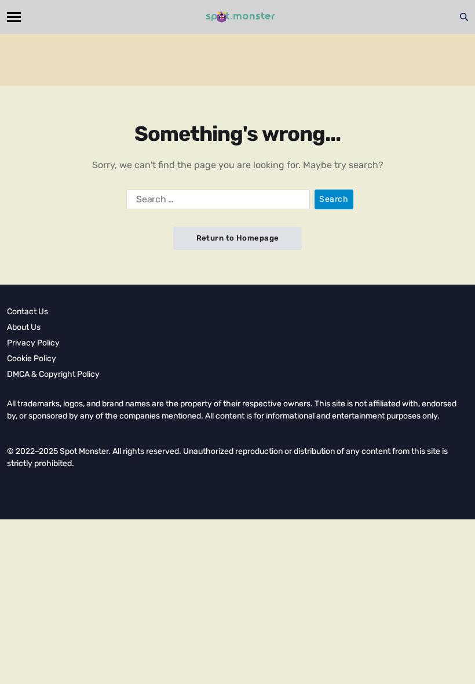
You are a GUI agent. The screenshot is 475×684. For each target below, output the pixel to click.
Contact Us (27, 311)
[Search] (464, 17)
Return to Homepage (237, 238)
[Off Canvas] (14, 17)
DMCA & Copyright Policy (53, 374)
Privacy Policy (33, 343)
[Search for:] (216, 202)
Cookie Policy (31, 358)
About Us (24, 327)
